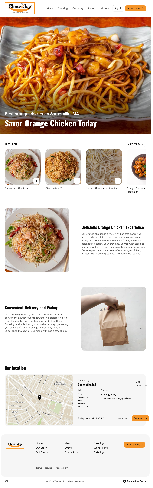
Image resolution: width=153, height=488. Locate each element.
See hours (122, 418)
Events (92, 8)
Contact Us (71, 452)
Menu (50, 8)
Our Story (77, 8)
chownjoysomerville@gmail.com (116, 398)
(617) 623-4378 (108, 394)
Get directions (141, 383)
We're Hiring (101, 447)
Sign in (118, 8)
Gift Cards (42, 452)
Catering (63, 8)
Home (39, 443)
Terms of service (44, 468)
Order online (140, 418)
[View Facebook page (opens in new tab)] (6, 481)
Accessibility (62, 468)
